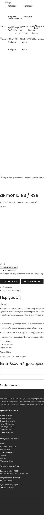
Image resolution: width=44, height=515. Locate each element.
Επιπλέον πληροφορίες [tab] (12, 290)
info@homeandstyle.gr (10, 478)
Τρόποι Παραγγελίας (7, 421)
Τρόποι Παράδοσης (7, 418)
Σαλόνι (2, 443)
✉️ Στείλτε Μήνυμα (32, 281)
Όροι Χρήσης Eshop (7, 427)
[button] (8, 270)
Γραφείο (3, 455)
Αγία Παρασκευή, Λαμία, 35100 (11, 484)
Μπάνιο (3, 458)
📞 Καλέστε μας (9, 281)
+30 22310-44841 (7, 480)
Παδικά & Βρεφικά (6, 452)
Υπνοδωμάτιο (5, 449)
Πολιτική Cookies (6, 432)
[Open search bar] (38, 24)
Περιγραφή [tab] (7, 287)
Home (3, 26)
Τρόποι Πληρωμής (6, 415)
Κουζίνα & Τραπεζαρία (8, 446)
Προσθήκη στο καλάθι (8, 267)
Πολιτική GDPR (5, 429)
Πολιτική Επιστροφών (7, 424)
